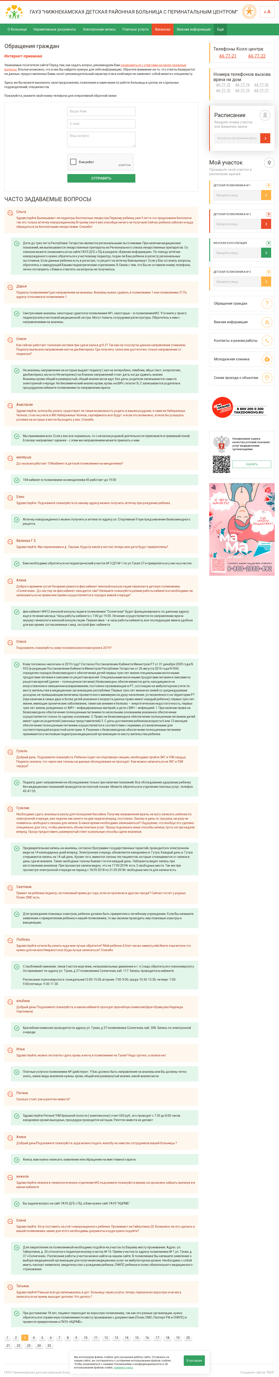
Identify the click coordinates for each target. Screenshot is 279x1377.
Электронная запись (99, 29)
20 (188, 1337)
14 (126, 1337)
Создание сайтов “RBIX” (257, 1372)
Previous (212, 530)
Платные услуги (135, 29)
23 (29, 1345)
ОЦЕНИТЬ (252, 464)
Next (272, 530)
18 (167, 1337)
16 (147, 1337)
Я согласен (194, 1360)
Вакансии (162, 29)
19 (178, 1337)
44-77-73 (223, 90)
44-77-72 (223, 85)
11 (96, 1337)
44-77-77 (261, 90)
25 (49, 1345)
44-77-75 (242, 90)
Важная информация (194, 29)
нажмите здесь (123, 1367)
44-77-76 (261, 85)
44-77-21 (227, 56)
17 (157, 1337)
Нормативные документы (54, 29)
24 (39, 1345)
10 (85, 1337)
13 (116, 1337)
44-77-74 (242, 85)
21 (8, 1345)
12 (106, 1337)
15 (137, 1337)
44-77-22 (256, 56)
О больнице (17, 29)
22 (18, 1345)
